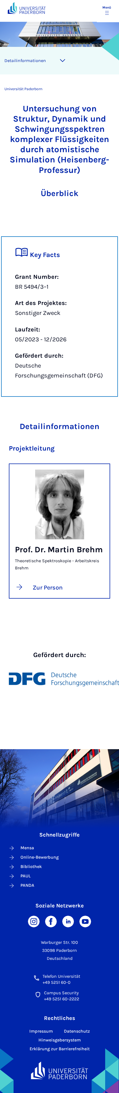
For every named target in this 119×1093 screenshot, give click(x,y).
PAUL (25, 875)
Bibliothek (31, 866)
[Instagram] (34, 921)
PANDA (27, 885)
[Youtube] (85, 921)
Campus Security (61, 992)
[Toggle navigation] (62, 60)
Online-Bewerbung (39, 857)
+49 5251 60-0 (57, 982)
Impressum (41, 1031)
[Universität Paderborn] (59, 1070)
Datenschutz (77, 1031)
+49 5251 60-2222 (61, 998)
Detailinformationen (25, 60)
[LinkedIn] (68, 921)
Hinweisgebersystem (59, 1040)
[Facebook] (51, 921)
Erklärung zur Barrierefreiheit (60, 1048)
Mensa (27, 847)
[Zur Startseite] (27, 8)
